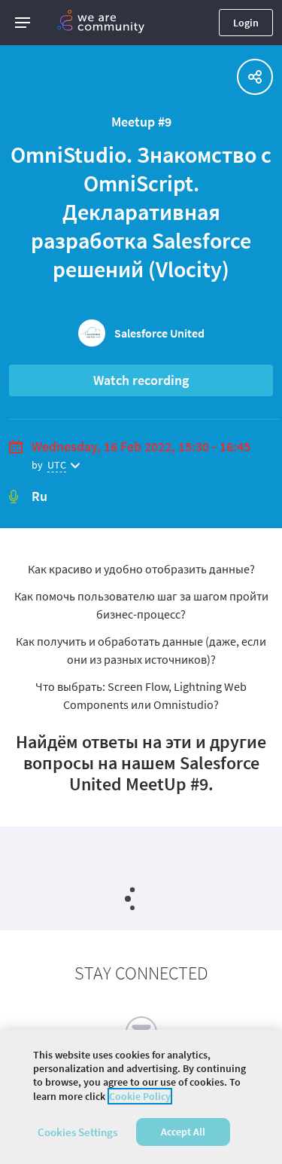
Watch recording (141, 380)
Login (246, 22)
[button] (22, 22)
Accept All (183, 1131)
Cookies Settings (77, 1132)
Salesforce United (159, 333)
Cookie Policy (140, 1096)
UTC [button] (56, 465)
